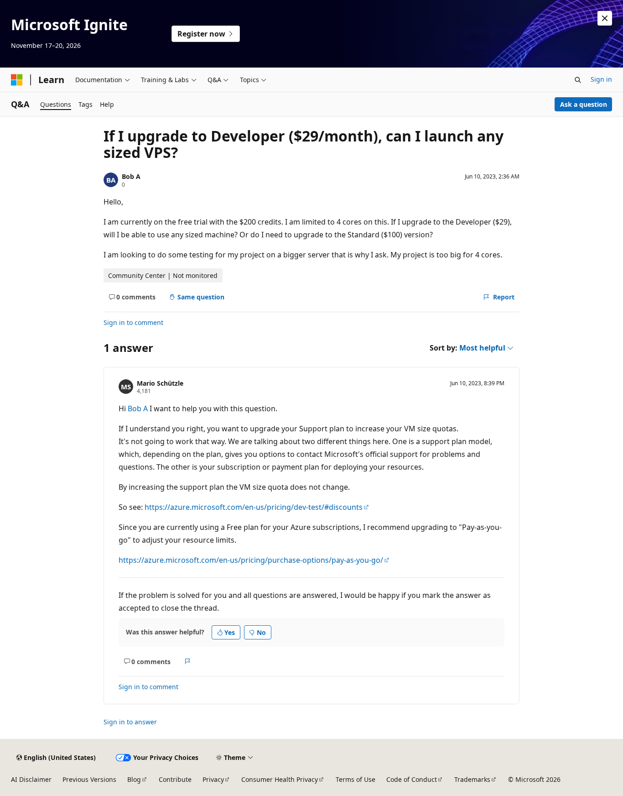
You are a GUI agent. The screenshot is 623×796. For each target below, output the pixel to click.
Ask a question (583, 104)
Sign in (601, 79)
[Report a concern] (188, 661)
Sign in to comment (133, 322)
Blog (134, 779)
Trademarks (472, 779)
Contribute (175, 779)
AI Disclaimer (31, 779)
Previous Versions (89, 779)
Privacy (213, 779)
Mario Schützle (160, 383)
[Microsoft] (17, 80)
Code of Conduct (411, 779)
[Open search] (578, 80)
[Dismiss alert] (604, 18)
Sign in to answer (130, 721)
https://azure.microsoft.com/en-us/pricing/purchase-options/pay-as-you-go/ (251, 560)
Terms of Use (355, 779)
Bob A (131, 176)
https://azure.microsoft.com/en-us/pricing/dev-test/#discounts (254, 507)
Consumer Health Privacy (279, 779)
